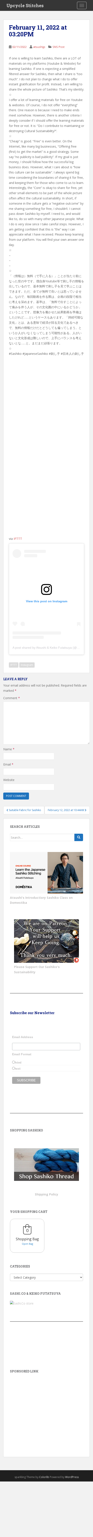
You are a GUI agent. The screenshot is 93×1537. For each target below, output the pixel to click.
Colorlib (44, 1477)
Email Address (22, 1037)
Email (8, 764)
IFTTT (18, 539)
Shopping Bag (27, 1239)
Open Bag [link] (27, 1243)
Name (8, 749)
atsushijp (39, 47)
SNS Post (58, 47)
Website (8, 780)
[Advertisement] (46, 1409)
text (18, 1068)
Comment (11, 698)
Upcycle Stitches (25, 5)
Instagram (27, 665)
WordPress (72, 1477)
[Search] (78, 837)
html (18, 1062)
